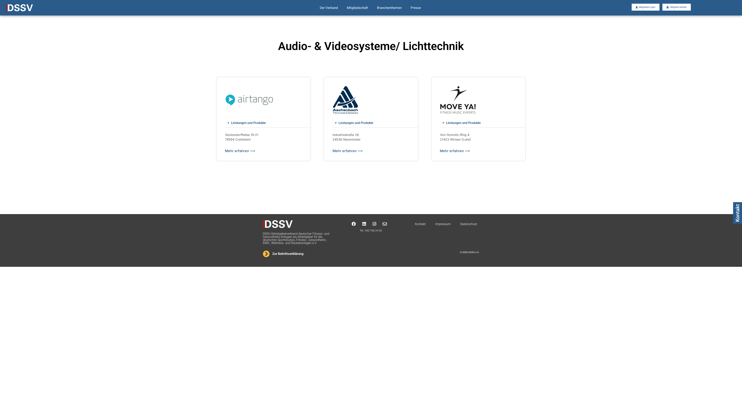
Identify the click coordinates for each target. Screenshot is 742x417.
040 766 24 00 (373, 230)
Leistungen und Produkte (248, 123)
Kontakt (737, 213)
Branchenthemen (389, 8)
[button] (268, 123)
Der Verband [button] (329, 8)
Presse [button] (416, 8)
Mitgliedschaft (357, 8)
